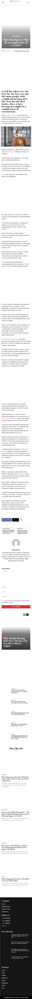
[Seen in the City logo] (16, 2)
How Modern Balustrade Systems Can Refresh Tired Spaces (20, 713)
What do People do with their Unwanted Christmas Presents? (22, 532)
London (13, 688)
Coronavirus (13, 115)
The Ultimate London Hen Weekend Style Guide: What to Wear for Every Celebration (15, 779)
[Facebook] (3, 918)
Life (5, 635)
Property (13, 711)
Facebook (7, 918)
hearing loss (21, 474)
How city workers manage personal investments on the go (19, 702)
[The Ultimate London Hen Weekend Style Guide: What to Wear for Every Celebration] (15, 763)
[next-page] (27, 614)
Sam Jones (7, 51)
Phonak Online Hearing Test (10, 339)
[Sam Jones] (16, 543)
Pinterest (7, 923)
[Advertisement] (16, 72)
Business (13, 700)
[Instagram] (3, 921)
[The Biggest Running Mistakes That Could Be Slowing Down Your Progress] (6, 737)
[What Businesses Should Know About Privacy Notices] (6, 726)
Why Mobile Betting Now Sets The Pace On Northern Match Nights (15, 642)
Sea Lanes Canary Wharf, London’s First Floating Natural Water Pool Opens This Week (14, 847)
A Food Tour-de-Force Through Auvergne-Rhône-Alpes (19, 957)
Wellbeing (16, 36)
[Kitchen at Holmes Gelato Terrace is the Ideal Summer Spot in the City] (6, 936)
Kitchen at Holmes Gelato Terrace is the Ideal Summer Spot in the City (20, 936)
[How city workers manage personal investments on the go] (6, 703)
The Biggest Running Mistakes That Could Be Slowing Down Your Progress (19, 737)
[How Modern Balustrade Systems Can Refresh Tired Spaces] (6, 714)
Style (3, 876)
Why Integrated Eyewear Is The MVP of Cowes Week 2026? (15, 880)
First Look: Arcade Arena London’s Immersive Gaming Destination (19, 691)
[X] (3, 926)
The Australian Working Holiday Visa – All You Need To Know (8, 532)
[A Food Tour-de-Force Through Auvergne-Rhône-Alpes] (6, 959)
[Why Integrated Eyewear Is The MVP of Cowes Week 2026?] (15, 865)
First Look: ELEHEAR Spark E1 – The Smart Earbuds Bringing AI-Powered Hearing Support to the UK (15, 814)
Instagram (7, 920)
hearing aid (11, 152)
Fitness (12, 734)
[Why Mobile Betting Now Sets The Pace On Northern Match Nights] (16, 631)
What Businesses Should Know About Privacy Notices (19, 724)
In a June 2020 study (10, 418)
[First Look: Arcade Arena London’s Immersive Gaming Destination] (6, 691)
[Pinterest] (3, 923)
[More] (21, 520)
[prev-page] (24, 614)
